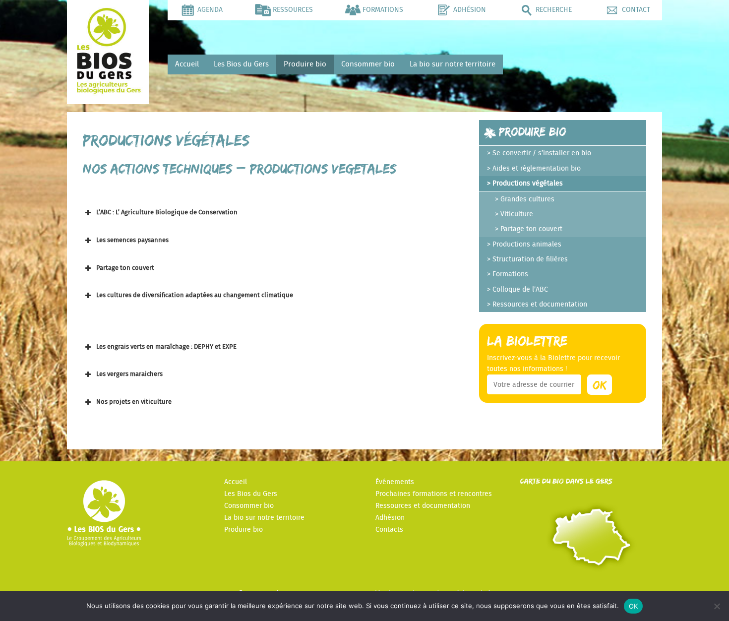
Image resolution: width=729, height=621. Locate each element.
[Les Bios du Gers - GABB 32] (108, 91)
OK (633, 606)
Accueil (187, 64)
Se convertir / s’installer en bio (541, 153)
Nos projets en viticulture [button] (134, 402)
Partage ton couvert (531, 229)
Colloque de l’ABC (520, 289)
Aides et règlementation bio (536, 168)
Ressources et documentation (539, 304)
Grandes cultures (527, 199)
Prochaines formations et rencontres (433, 494)
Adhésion (390, 517)
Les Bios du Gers (241, 64)
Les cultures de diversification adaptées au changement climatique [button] (194, 295)
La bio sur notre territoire (452, 64)
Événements (394, 482)
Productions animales (526, 244)
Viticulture (516, 214)
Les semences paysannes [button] (132, 240)
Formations (510, 274)
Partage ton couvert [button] (125, 268)
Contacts (389, 529)
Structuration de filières (530, 259)
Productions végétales (527, 183)
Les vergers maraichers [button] (129, 374)
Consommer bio (368, 64)
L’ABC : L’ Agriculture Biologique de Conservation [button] (167, 212)
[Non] (717, 606)
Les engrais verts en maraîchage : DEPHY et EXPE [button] (166, 347)
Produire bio (305, 64)
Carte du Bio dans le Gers (566, 481)
